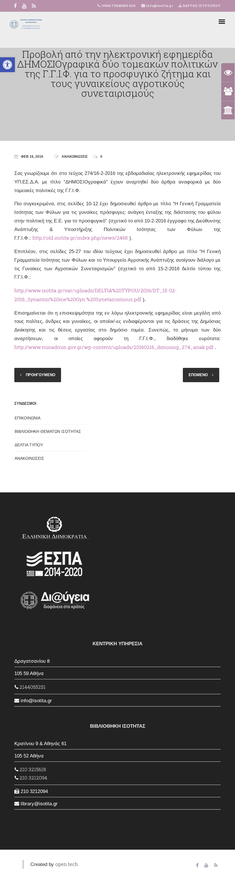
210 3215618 (32, 769)
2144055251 (32, 687)
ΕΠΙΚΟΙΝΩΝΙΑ (27, 418)
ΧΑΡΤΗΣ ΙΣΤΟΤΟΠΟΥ (201, 5)
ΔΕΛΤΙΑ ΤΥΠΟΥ (29, 445)
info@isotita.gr (159, 5)
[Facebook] (15, 6)
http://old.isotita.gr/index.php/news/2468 (80, 237)
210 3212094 (32, 777)
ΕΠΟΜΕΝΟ (198, 375)
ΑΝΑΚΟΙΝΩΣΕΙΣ (75, 157)
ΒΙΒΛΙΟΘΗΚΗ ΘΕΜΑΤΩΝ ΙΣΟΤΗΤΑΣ (48, 431)
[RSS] (34, 6)
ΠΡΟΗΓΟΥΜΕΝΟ (40, 375)
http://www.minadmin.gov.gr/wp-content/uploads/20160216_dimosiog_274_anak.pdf (114, 347)
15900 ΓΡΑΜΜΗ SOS (118, 5)
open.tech (66, 864)
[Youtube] (24, 6)
